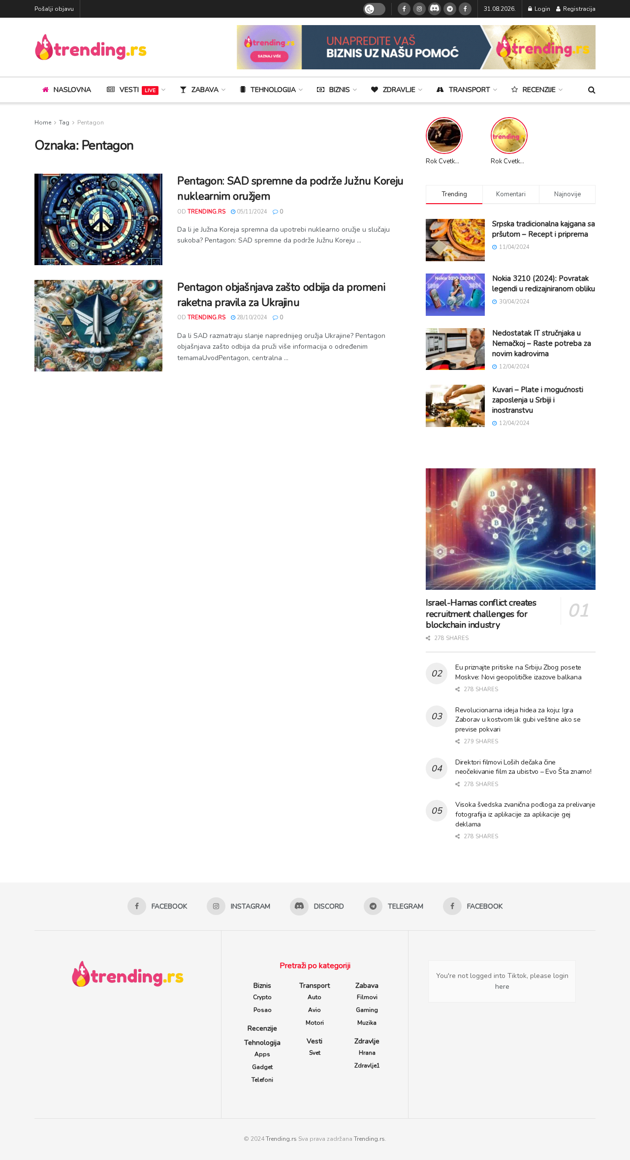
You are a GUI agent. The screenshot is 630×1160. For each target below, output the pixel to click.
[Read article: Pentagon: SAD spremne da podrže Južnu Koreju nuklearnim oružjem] (98, 219)
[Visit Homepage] (90, 47)
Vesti (138, 89)
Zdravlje (399, 89)
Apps (262, 1054)
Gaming (367, 1010)
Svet (314, 1053)
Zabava (205, 89)
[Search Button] (592, 90)
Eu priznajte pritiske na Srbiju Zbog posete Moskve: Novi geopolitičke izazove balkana (518, 672)
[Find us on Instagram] (419, 9)
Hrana (367, 1053)
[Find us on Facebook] (404, 9)
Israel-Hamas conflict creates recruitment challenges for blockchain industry (481, 614)
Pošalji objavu (54, 9)
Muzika (367, 1023)
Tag (64, 122)
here (502, 986)
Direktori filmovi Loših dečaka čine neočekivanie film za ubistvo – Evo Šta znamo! (523, 767)
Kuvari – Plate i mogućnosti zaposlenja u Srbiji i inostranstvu (537, 400)
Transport (469, 89)
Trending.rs (281, 1139)
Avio (314, 1010)
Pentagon (90, 122)
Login (541, 9)
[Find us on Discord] (434, 9)
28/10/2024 (251, 317)
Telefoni (262, 1080)
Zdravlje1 (367, 1065)
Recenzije (539, 89)
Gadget (262, 1067)
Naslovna (72, 89)
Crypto (262, 997)
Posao (262, 1010)
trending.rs (206, 211)
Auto (314, 997)
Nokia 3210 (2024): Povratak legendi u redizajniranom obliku (543, 284)
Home (42, 122)
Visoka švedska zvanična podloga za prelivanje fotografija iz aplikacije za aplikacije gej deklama (525, 814)
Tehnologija (273, 89)
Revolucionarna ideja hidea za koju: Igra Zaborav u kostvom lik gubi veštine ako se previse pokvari (518, 719)
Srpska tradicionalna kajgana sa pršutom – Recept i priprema (543, 229)
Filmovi (367, 997)
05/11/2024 (251, 211)
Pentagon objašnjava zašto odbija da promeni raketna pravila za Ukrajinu (281, 295)
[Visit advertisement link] (416, 47)
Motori (315, 1023)
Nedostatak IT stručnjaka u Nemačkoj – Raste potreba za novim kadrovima (541, 343)
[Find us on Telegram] (449, 9)
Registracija (579, 9)
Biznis (339, 89)
